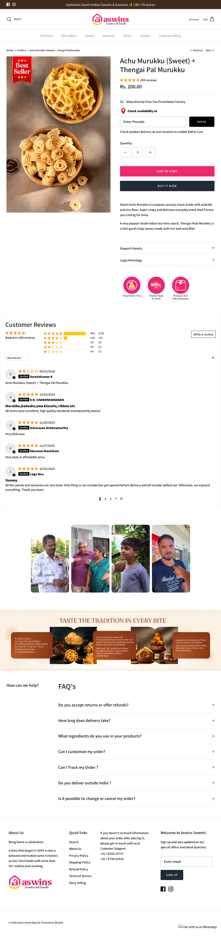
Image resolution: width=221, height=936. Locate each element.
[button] (130, 80)
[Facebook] (8, 4)
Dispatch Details (131, 248)
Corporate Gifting (170, 36)
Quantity (126, 143)
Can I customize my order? (81, 751)
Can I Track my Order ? (78, 767)
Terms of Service (80, 876)
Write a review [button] (203, 334)
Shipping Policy (79, 862)
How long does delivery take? (84, 720)
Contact (145, 36)
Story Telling (77, 883)
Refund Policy (78, 869)
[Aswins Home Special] (110, 19)
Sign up (171, 875)
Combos (21, 50)
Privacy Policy (78, 855)
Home (9, 50)
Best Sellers (69, 36)
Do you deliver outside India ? (84, 783)
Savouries (108, 36)
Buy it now (167, 186)
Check (201, 122)
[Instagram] (14, 4)
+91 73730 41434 (112, 859)
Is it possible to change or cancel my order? (96, 798)
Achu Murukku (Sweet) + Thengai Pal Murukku (55, 50)
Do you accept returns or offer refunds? (93, 705)
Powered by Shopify (52, 922)
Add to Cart (167, 171)
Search (74, 842)
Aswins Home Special (28, 922)
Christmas (46, 36)
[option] (58, 134)
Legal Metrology (131, 260)
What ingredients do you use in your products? (100, 736)
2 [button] (105, 499)
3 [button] (111, 499)
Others (127, 36)
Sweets (89, 36)
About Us (75, 849)
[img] (28, 371)
